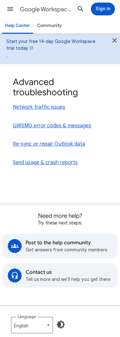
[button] (10, 9)
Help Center (17, 25)
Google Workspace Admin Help (46, 9)
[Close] (114, 41)
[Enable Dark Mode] (60, 324)
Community (49, 25)
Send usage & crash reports (45, 162)
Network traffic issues (39, 107)
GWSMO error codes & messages (52, 125)
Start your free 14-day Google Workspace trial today (50, 44)
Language (27, 316)
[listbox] (32, 325)
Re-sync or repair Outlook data (49, 144)
